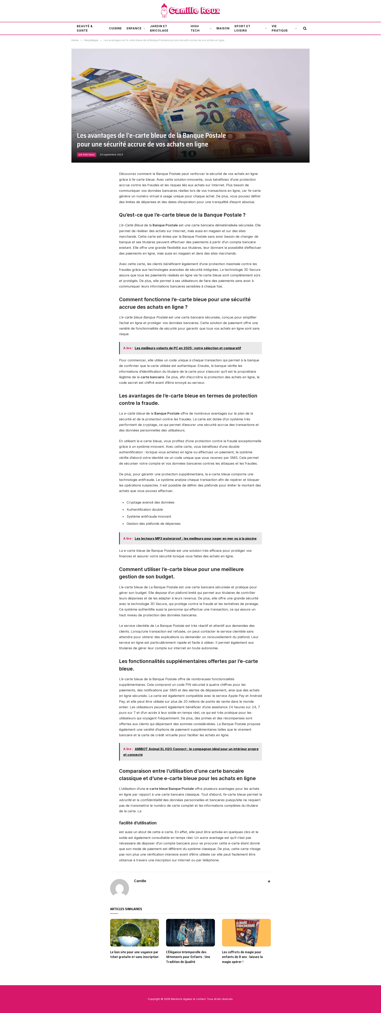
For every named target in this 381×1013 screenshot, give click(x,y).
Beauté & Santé (85, 28)
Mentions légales (181, 998)
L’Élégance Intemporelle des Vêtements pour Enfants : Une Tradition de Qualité (188, 957)
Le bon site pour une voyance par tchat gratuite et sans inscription (134, 954)
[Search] (304, 28)
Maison (223, 28)
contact (201, 998)
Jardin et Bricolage (159, 28)
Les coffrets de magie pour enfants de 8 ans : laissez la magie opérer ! (242, 957)
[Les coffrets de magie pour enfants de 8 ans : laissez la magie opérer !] (246, 932)
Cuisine (115, 28)
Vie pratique (280, 28)
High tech (195, 28)
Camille (140, 881)
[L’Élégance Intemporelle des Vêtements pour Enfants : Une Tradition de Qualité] (190, 932)
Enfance (134, 28)
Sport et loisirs (242, 28)
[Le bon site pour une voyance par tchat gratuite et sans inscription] (134, 932)
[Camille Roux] (190, 11)
